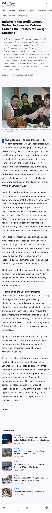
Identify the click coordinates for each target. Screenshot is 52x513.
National (22, 10)
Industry (12, 10)
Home (4, 16)
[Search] (47, 4)
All (4, 10)
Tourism (31, 10)
